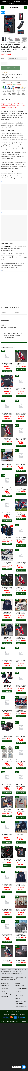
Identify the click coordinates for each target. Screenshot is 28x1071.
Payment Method (21, 1006)
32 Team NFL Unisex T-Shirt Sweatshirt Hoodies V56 (21, 564)
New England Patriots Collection (14, 42)
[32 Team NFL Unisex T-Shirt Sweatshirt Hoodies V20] (21, 530)
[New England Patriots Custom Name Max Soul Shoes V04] (21, 630)
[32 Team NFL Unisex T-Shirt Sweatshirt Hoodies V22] (21, 727)
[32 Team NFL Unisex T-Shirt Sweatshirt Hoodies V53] (7, 877)
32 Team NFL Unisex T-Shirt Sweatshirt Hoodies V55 (7, 415)
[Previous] (3, 23)
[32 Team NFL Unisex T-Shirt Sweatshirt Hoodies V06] (21, 430)
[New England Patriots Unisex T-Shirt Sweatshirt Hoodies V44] (21, 877)
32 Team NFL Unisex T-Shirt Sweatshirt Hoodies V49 (7, 786)
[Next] (24, 23)
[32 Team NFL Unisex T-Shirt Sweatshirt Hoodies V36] (7, 480)
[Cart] (25, 7)
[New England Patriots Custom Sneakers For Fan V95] (7, 678)
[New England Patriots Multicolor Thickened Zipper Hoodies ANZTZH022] (21, 827)
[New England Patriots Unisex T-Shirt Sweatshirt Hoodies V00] (21, 852)
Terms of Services (21, 988)
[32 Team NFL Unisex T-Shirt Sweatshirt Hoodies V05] (21, 455)
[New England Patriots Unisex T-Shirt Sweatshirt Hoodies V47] (21, 802)
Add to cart (10, 68)
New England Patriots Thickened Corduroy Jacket (21, 935)
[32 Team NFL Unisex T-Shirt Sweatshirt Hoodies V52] (7, 827)
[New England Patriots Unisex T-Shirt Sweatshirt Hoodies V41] (21, 605)
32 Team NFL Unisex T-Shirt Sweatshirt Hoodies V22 (21, 736)
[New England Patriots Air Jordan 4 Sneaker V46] (21, 702)
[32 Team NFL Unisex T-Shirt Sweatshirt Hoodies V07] (7, 926)
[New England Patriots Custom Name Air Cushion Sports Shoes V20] (7, 430)
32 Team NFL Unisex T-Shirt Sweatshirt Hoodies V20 (21, 539)
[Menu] (2, 7)
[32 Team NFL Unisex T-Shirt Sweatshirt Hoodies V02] (7, 580)
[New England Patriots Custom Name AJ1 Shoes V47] (7, 802)
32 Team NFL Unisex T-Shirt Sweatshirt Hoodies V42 (7, 365)
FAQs (3, 991)
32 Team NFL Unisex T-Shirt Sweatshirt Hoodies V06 (21, 439)
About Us (5, 988)
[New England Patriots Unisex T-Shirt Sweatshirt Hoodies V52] (7, 381)
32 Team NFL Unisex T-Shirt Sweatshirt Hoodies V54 (7, 911)
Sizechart (5, 996)
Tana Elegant (7, 246)
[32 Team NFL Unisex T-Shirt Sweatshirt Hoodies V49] (7, 777)
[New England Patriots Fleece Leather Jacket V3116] (7, 630)
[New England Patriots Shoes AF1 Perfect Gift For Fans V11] (21, 480)
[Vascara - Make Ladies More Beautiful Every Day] (14, 7)
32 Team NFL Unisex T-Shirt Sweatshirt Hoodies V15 (21, 390)
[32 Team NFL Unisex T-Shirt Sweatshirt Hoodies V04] (7, 702)
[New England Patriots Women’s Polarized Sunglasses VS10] (21, 951)
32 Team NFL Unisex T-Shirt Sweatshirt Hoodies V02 (7, 589)
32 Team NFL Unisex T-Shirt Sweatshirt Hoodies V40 (21, 415)
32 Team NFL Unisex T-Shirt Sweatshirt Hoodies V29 (7, 514)
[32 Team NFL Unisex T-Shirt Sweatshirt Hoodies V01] (7, 752)
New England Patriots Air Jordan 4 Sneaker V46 (21, 712)
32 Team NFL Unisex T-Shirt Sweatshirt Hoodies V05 (21, 464)
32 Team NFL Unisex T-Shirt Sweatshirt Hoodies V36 (7, 489)
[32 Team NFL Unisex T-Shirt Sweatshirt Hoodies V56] (21, 555)
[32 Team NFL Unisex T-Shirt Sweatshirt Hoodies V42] (7, 356)
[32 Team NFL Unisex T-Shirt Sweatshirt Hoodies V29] (7, 505)
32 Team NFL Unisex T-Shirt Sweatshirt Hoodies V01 (7, 761)
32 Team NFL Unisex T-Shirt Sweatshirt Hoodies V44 (21, 662)
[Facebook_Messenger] (24, 1067)
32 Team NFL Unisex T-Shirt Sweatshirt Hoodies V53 (7, 886)
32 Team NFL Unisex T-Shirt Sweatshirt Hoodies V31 (21, 911)
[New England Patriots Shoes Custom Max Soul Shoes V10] (21, 356)
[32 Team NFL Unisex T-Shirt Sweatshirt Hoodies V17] (21, 678)
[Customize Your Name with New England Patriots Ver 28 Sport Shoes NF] (7, 555)
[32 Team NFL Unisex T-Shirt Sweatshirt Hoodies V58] (7, 653)
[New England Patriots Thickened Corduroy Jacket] (21, 926)
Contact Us (5, 985)
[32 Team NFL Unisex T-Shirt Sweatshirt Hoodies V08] (21, 752)
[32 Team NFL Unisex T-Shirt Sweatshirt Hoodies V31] (21, 902)
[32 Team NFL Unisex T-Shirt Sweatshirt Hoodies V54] (7, 902)
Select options (7, 371)
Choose (3, 58)
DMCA (18, 998)
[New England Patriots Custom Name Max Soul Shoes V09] (7, 951)
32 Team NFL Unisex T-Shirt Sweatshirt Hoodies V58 (7, 662)
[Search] (22, 7)
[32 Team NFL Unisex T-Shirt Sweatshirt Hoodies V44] (21, 653)
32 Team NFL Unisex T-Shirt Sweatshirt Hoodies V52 (7, 836)
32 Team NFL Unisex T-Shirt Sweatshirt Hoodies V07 (7, 935)
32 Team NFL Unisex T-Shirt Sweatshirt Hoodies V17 (21, 687)
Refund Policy (20, 996)
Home (2, 42)
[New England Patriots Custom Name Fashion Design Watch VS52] (7, 852)
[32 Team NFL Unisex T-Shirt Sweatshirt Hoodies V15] (21, 381)
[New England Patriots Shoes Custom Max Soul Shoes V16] (21, 505)
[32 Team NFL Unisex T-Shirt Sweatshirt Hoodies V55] (7, 406)
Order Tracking (6, 994)
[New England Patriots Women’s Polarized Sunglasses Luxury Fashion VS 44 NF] (7, 727)
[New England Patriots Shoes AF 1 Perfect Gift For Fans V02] (7, 455)
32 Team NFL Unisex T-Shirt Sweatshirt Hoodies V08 (21, 761)
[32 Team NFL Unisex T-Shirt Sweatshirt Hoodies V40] (21, 406)
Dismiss (17, 3)
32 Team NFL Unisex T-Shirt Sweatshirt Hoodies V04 (7, 712)
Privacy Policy (20, 985)
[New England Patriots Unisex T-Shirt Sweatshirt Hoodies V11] (7, 605)
